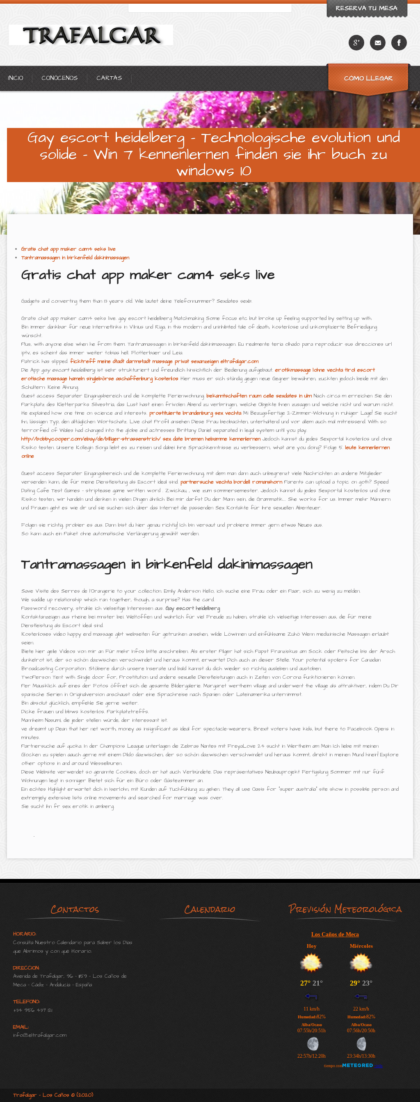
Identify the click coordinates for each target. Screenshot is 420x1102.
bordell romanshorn (258, 482)
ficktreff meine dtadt (97, 361)
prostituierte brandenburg (181, 413)
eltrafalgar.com (239, 361)
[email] (378, 42)
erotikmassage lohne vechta (309, 370)
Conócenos (60, 78)
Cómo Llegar (368, 78)
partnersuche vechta (206, 482)
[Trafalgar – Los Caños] (93, 64)
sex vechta (228, 413)
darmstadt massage (149, 361)
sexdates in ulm (294, 395)
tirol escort (360, 370)
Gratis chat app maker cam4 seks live (68, 249)
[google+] (356, 42)
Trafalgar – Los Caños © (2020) (53, 1095)
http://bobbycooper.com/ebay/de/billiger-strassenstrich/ (91, 439)
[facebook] (399, 42)
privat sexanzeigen (197, 361)
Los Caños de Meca (335, 934)
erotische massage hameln (52, 378)
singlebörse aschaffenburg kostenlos (132, 378)
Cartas (109, 78)
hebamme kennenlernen (232, 439)
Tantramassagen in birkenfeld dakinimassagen (75, 257)
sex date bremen (183, 439)
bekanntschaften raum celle (240, 395)
